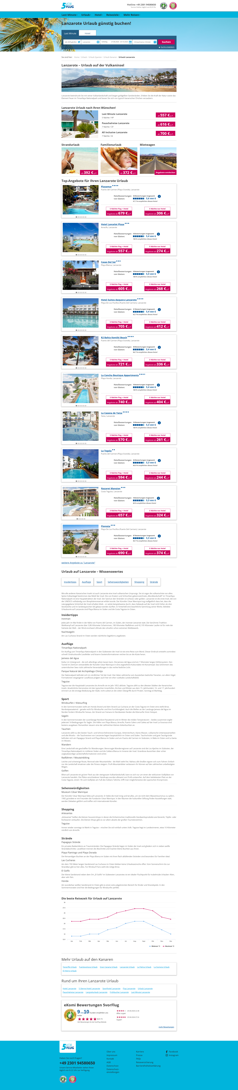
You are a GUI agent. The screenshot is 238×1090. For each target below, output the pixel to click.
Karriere (140, 1051)
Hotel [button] (98, 15)
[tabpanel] (81, 199)
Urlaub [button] (85, 15)
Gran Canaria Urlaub (108, 967)
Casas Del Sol (108, 262)
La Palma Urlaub (144, 967)
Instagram (173, 1055)
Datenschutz (113, 1065)
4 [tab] (82, 217)
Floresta (105, 526)
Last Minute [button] (69, 15)
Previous (66, 199)
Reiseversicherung (144, 1062)
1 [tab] (76, 217)
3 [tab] (80, 217)
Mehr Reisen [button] (131, 15)
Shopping (139, 581)
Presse (139, 1055)
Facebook (173, 1051)
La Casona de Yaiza (111, 412)
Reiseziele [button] (112, 15)
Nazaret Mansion (110, 488)
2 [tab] (78, 217)
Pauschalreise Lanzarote (73, 992)
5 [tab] (84, 217)
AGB (109, 1062)
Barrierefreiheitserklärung (145, 1065)
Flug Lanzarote (129, 988)
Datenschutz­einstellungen (113, 1070)
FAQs (138, 1058)
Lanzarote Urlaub (127, 967)
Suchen (166, 42)
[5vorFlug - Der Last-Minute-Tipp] (67, 6)
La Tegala (106, 450)
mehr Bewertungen (166, 1027)
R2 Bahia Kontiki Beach (114, 337)
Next (95, 199)
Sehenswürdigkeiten (118, 581)
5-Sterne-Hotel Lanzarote (89, 988)
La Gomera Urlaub (161, 967)
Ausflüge (86, 581)
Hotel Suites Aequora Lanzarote (119, 299)
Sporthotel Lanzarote (111, 988)
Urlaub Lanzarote (145, 988)
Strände (154, 581)
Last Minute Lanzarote (140, 992)
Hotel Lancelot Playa (112, 224)
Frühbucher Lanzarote (119, 992)
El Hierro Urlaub (69, 970)
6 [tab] (85, 217)
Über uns (111, 1051)
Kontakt (110, 1058)
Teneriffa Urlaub (70, 967)
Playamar (106, 186)
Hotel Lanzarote (69, 988)
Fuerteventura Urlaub (88, 967)
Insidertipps (70, 581)
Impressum (112, 1055)
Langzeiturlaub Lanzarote (96, 992)
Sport (99, 581)
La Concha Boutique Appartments (120, 375)
